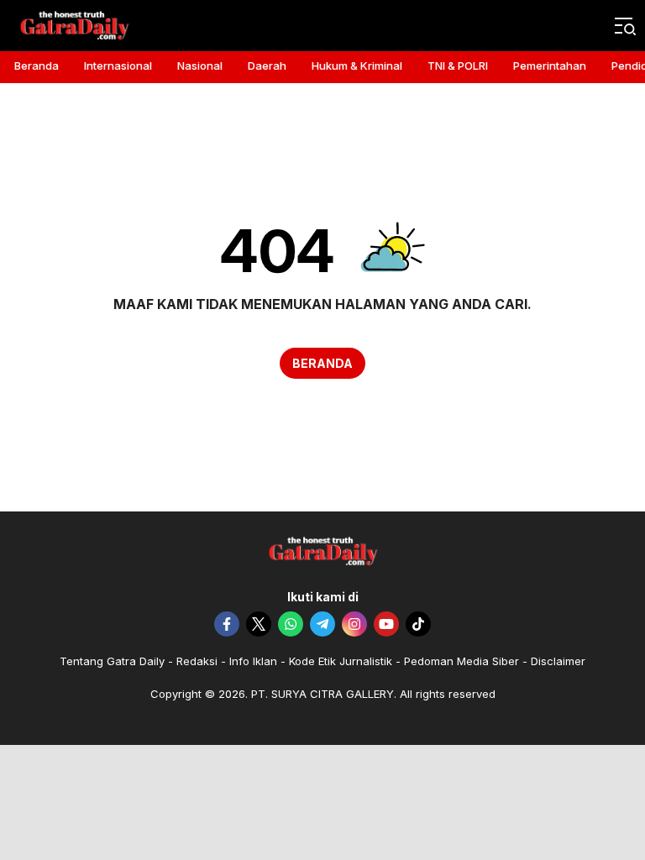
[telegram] (322, 624)
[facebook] (226, 624)
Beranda (322, 363)
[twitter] (258, 624)
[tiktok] (418, 624)
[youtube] (386, 624)
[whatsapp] (290, 624)
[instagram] (354, 624)
